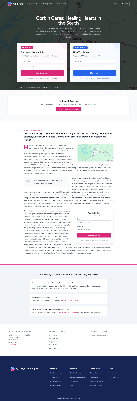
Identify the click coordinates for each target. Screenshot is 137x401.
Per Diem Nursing (55, 381)
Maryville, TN (53, 345)
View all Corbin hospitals (69, 300)
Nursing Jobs (47, 4)
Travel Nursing (54, 377)
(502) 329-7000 (13, 340)
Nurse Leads (74, 381)
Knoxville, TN (53, 335)
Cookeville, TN (53, 348)
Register (125, 4)
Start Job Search (42, 73)
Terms (46, 78)
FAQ (71, 385)
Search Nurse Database (77, 377)
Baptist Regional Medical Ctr (100, 335)
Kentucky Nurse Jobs (34, 87)
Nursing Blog (94, 377)
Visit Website (12, 345)
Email (78, 219)
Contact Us (93, 373)
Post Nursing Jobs (76, 373)
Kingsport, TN (53, 342)
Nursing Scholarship (96, 381)
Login (114, 4)
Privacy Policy (53, 78)
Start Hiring (94, 73)
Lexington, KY (53, 338)
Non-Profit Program (96, 385)
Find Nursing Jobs (56, 373)
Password (80, 226)
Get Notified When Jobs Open (68, 109)
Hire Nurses (61, 4)
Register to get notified (67, 312)
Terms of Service (115, 377)
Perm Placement (55, 385)
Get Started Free (94, 235)
